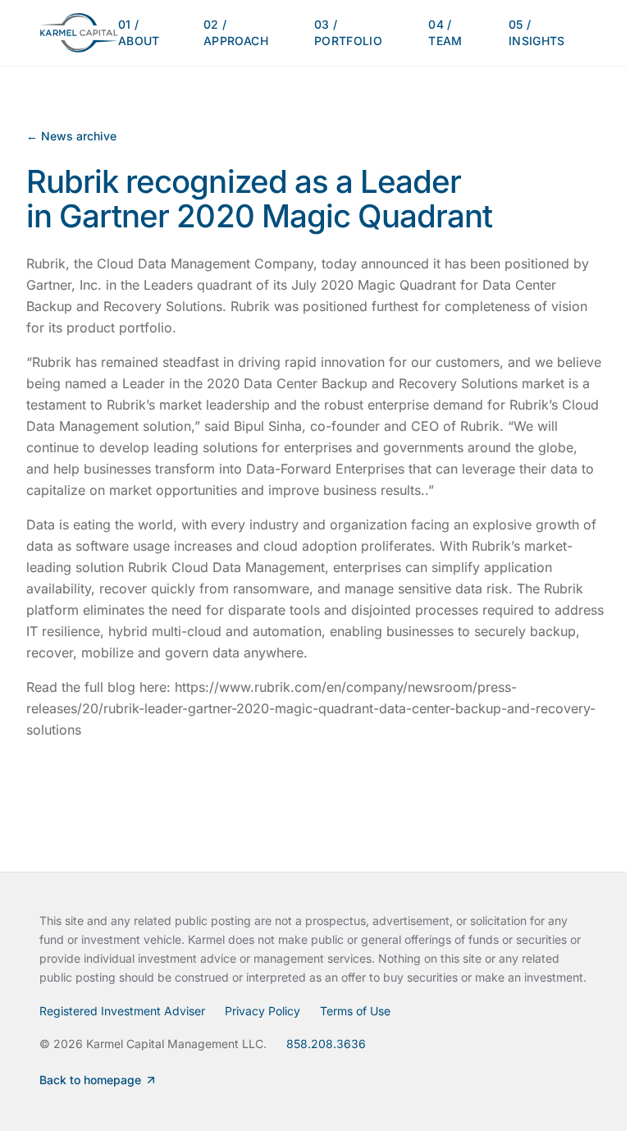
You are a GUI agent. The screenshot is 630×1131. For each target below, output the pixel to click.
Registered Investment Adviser (122, 1011)
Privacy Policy (262, 1011)
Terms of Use (355, 1011)
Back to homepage (90, 1080)
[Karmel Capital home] (78, 33)
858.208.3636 (326, 1044)
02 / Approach (235, 32)
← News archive (71, 136)
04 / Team (445, 32)
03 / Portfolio (348, 32)
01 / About (139, 32)
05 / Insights (537, 32)
